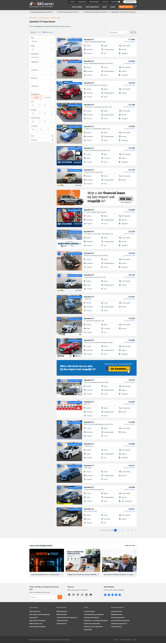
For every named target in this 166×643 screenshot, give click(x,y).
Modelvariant (34, 54)
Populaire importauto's (91, 617)
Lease (112, 7)
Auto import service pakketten (39, 614)
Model (33, 46)
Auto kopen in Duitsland (37, 620)
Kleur (32, 136)
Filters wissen (49, 32)
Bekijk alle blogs (130, 545)
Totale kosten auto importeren (67, 617)
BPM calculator (62, 614)
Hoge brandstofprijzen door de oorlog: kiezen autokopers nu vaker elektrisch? (55, 574)
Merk (32, 38)
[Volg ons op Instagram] (73, 594)
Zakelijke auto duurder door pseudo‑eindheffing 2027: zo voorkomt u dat (90, 574)
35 (131, 530)
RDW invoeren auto (35, 623)
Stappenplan (82, 2)
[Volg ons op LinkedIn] (69, 594)
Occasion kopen (89, 611)
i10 (40, 32)
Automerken (88, 629)
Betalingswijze (35, 94)
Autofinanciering (62, 620)
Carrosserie (34, 70)
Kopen (36, 97)
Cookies (134, 639)
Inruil (104, 7)
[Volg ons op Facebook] (78, 594)
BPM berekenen (62, 611)
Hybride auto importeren (92, 623)
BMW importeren (116, 614)
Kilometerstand (35, 118)
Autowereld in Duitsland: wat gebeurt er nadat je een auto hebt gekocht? (127, 574)
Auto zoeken (77, 7)
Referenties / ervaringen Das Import (96, 620)
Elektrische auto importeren (93, 626)
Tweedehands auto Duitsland (93, 614)
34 (128, 530)
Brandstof (34, 78)
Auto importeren (92, 7)
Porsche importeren (117, 617)
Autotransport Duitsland (37, 626)
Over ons (105, 2)
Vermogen (34, 126)
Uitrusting (34, 140)
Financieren (47, 97)
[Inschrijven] (59, 597)
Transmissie (34, 86)
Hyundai (32, 32)
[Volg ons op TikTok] (82, 594)
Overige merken (116, 626)
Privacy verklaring (125, 639)
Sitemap (116, 639)
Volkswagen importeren (119, 623)
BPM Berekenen (130, 2)
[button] (31, 563)
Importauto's (33, 617)
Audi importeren (116, 611)
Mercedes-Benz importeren (120, 620)
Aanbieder (34, 62)
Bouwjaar (33, 110)
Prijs (32, 101)
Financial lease (61, 623)
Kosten (73, 2)
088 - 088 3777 (126, 7)
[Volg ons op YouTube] (91, 594)
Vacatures (115, 2)
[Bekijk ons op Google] (86, 594)
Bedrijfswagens (94, 2)
